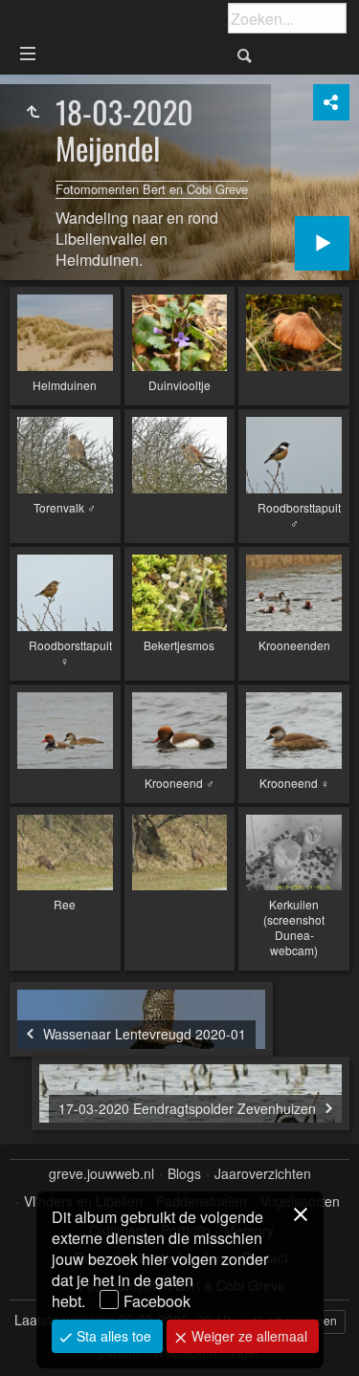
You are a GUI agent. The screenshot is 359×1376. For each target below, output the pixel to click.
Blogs (184, 1174)
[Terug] (32, 112)
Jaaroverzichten (262, 1174)
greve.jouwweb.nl (101, 1174)
